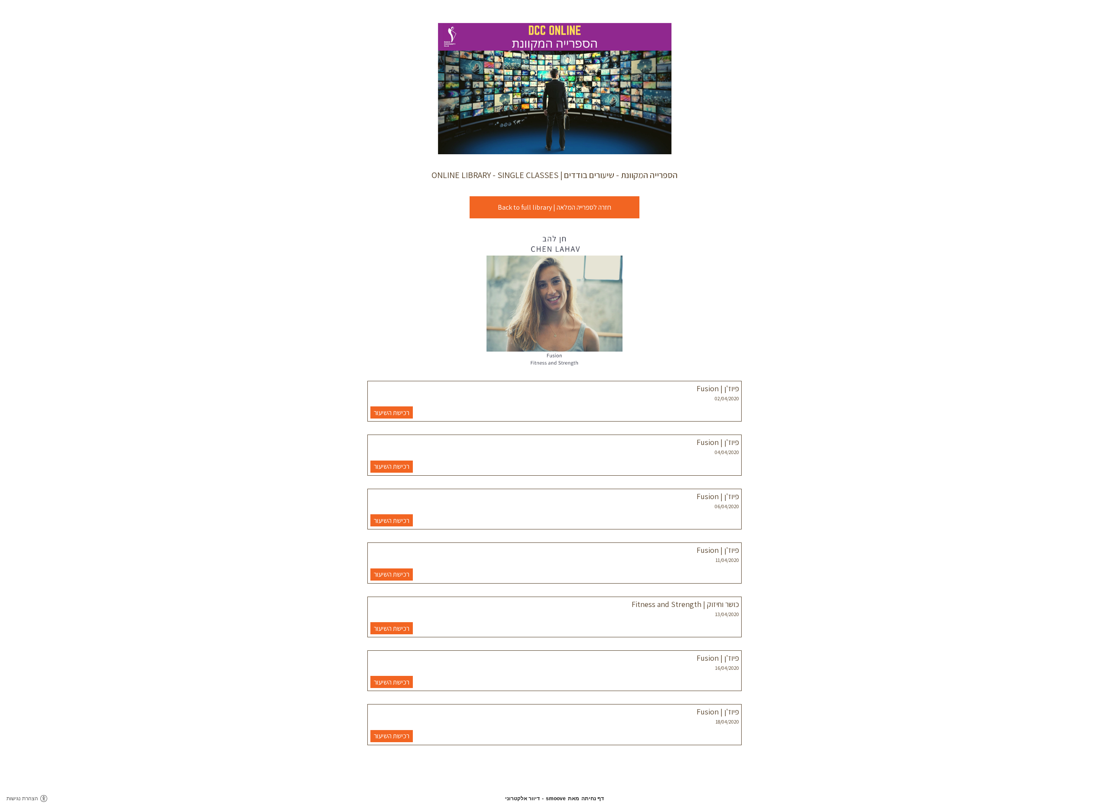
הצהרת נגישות (22, 798)
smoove (556, 798)
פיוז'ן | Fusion (718, 388)
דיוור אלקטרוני (522, 798)
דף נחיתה (592, 798)
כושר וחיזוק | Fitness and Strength (685, 604)
